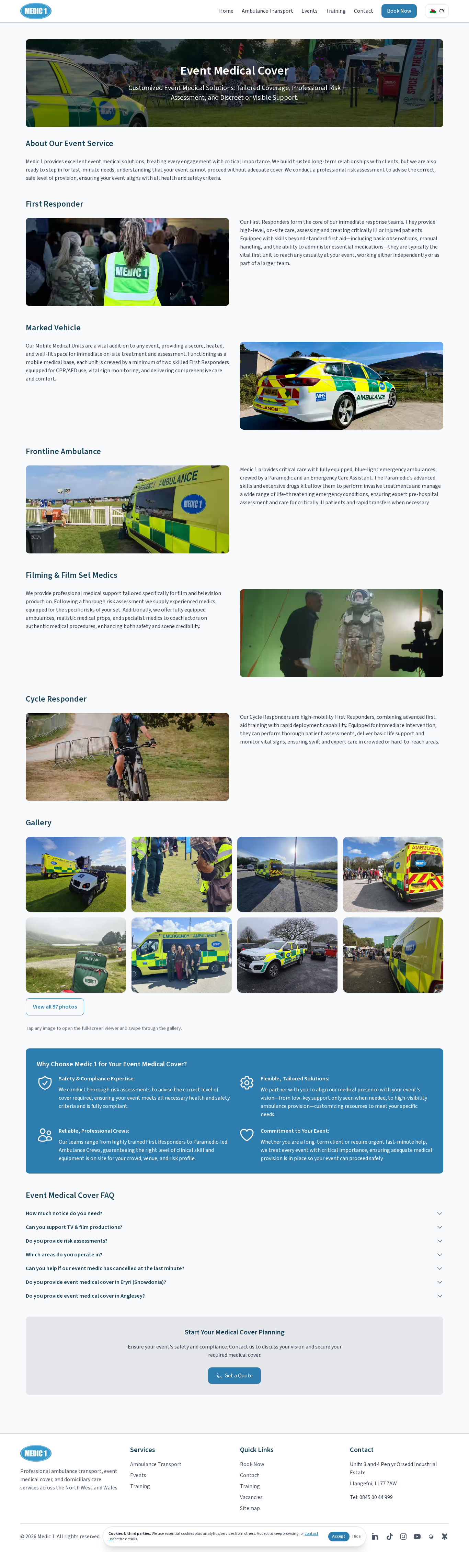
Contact (363, 11)
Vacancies (251, 1497)
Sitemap (250, 1508)
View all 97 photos (55, 1007)
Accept (338, 1536)
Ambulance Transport (267, 11)
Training (336, 11)
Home (226, 11)
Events (309, 11)
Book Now (399, 11)
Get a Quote (239, 1375)
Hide (356, 1536)
